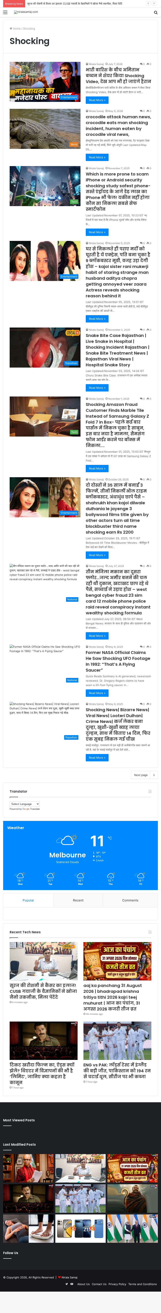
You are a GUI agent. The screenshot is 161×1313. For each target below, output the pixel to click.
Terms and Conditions (142, 1284)
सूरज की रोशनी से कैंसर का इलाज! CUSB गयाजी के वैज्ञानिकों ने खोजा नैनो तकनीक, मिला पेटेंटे (43, 991)
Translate (35, 809)
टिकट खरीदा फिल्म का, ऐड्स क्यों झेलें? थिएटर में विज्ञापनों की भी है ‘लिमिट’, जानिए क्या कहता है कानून (42, 1074)
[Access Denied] (80, 1228)
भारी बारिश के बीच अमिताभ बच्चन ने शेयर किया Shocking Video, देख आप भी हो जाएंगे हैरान (118, 75)
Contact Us (99, 1284)
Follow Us (10, 1253)
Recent (78, 900)
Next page (141, 775)
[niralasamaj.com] (26, 12)
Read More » (97, 100)
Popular (28, 900)
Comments (130, 900)
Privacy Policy (117, 1284)
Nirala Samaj (96, 64)
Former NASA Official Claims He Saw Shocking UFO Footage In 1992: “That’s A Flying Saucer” (118, 661)
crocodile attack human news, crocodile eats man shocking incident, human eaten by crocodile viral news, (118, 125)
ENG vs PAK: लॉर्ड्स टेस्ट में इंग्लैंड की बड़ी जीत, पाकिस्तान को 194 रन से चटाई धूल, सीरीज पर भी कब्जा (117, 1071)
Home (16, 28)
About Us (83, 1284)
